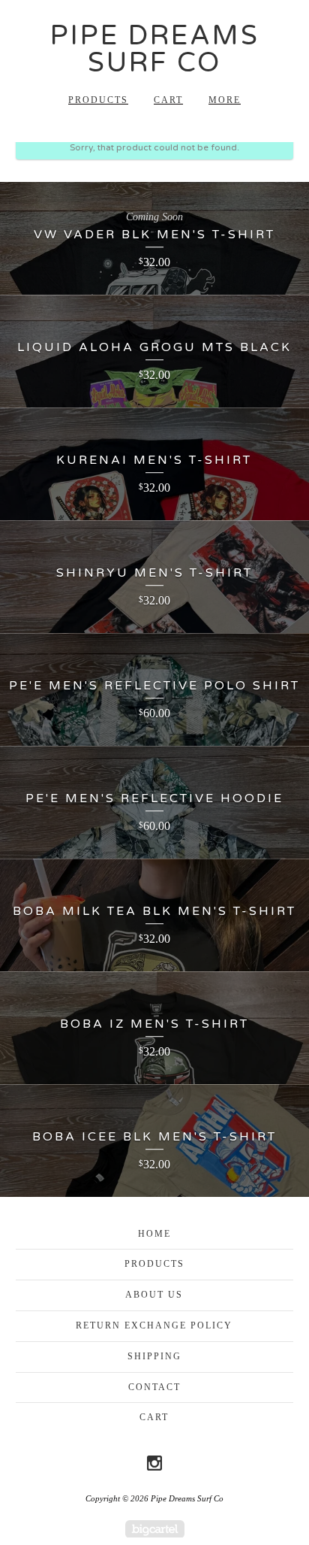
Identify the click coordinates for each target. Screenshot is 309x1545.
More (224, 100)
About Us (154, 1294)
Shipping (155, 1356)
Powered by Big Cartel (154, 1528)
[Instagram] (154, 1463)
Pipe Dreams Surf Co (155, 49)
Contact (154, 1387)
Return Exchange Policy (154, 1325)
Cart (168, 100)
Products (98, 100)
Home (154, 1233)
